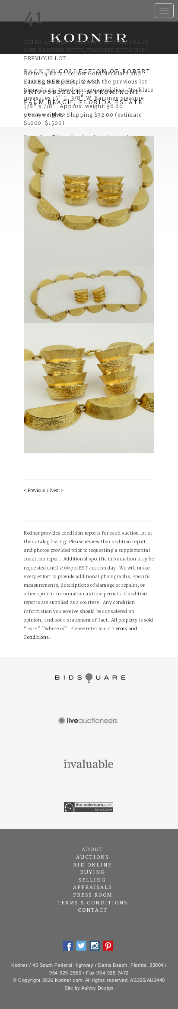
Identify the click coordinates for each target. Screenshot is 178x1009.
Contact (93, 910)
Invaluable (89, 764)
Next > (57, 491)
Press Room (92, 895)
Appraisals (92, 887)
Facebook (68, 946)
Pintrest (108, 946)
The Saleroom (89, 807)
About (92, 850)
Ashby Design (97, 987)
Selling (92, 880)
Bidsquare (89, 678)
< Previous (34, 491)
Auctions (92, 857)
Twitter (81, 946)
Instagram (94, 946)
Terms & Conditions (92, 903)
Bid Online (92, 865)
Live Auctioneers (89, 721)
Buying (92, 872)
